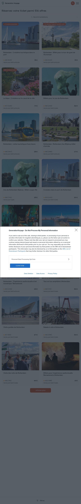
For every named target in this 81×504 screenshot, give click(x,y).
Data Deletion (28, 273)
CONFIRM (20, 266)
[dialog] (40, 252)
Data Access (40, 273)
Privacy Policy (52, 273)
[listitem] (40, 259)
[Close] (77, 231)
